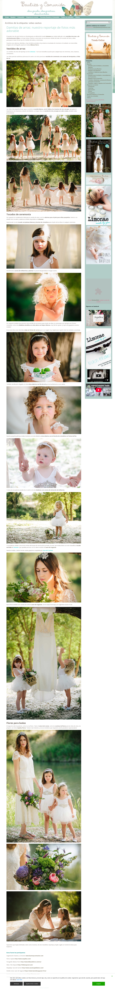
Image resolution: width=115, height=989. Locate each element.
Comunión (21, 17)
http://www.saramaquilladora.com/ (33, 968)
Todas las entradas (92, 96)
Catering (90, 88)
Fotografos (91, 93)
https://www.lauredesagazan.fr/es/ (35, 971)
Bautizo (13, 17)
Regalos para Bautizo (94, 70)
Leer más (19, 979)
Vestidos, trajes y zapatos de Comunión (99, 83)
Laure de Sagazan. (50, 547)
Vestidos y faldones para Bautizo (97, 72)
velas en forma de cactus (32, 330)
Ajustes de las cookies (32, 984)
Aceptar (98, 984)
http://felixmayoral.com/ (25, 965)
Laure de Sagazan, (36, 604)
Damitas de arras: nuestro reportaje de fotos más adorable (40, 29)
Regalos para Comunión (95, 78)
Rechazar (16, 984)
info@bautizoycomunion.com (101, 27)
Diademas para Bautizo (95, 69)
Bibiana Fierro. (34, 45)
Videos (77, 17)
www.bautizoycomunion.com (34, 956)
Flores (90, 91)
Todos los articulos (67, 17)
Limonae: (41, 219)
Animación (91, 86)
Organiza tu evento (32, 17)
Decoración (91, 89)
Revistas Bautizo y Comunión (49, 17)
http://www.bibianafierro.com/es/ (31, 962)
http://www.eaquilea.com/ (23, 959)
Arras (7, 17)
